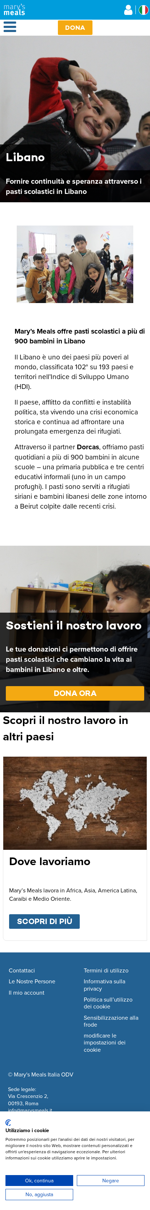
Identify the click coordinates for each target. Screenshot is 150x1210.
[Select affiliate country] (144, 10)
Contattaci (22, 970)
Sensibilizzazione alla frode (111, 1021)
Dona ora (75, 693)
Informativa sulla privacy (104, 985)
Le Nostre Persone (32, 981)
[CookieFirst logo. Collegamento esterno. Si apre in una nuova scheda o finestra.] (8, 1122)
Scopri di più (48, 921)
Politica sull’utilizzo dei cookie (108, 1003)
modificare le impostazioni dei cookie (105, 1042)
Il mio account (26, 992)
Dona (75, 27)
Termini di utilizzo (106, 970)
